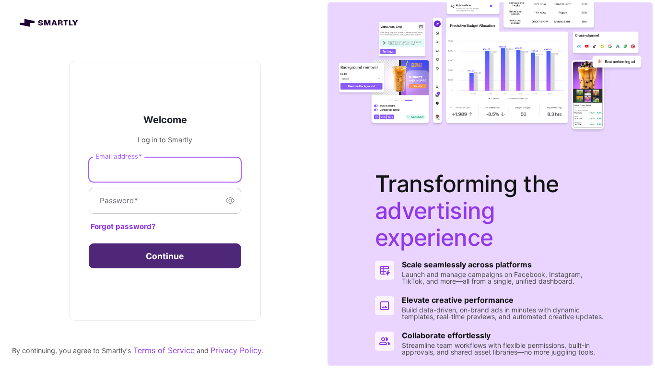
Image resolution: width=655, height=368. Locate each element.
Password (119, 200)
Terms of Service (164, 350)
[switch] (230, 200)
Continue (165, 256)
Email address (118, 156)
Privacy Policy (236, 350)
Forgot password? (123, 226)
